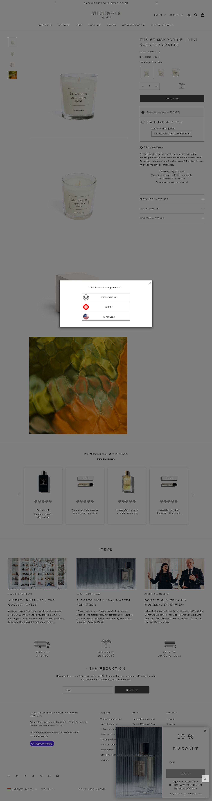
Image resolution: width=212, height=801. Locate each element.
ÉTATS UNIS (109, 316)
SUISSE (109, 307)
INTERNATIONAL (109, 297)
